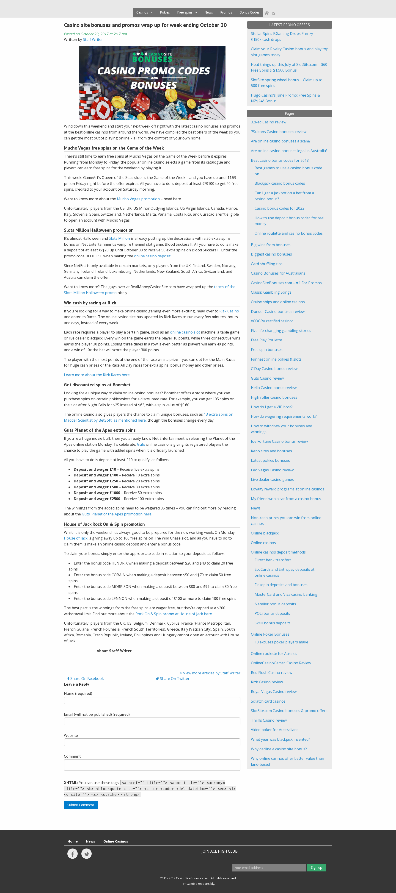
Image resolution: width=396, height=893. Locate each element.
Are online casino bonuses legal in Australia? (289, 150)
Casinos (142, 12)
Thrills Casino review (269, 720)
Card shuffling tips (267, 263)
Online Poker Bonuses (270, 634)
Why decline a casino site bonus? (279, 748)
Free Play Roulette (266, 339)
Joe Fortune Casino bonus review (279, 441)
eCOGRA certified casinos (272, 320)
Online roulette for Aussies (274, 653)
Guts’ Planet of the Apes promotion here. (117, 514)
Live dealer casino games (272, 479)
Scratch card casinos (268, 701)
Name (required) (78, 693)
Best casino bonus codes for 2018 (280, 160)
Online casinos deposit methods (278, 552)
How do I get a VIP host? (272, 406)
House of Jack (76, 538)
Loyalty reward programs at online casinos (287, 489)
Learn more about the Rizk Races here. (97, 374)
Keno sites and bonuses (271, 450)
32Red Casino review (268, 122)
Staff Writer (93, 39)
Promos (226, 12)
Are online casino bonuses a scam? (281, 141)
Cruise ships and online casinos (278, 301)
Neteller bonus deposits (275, 603)
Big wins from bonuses (271, 244)
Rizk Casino (229, 311)
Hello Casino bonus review (274, 387)
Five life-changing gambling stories (281, 330)
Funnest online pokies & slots (276, 359)
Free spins (184, 12)
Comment (72, 756)
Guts (141, 444)
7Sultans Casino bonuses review (278, 131)
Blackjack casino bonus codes (280, 183)
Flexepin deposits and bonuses (281, 584)
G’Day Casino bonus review (274, 368)
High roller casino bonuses (274, 397)
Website (71, 735)
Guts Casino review (267, 378)
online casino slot (185, 332)
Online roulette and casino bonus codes (289, 233)
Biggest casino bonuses (271, 254)
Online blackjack (265, 533)
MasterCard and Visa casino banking (286, 594)
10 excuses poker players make (281, 642)
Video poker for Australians (274, 729)
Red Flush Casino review (271, 672)
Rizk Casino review (267, 681)
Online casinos (263, 542)
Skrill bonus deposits (273, 623)
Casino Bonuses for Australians (278, 273)
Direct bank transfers (273, 559)
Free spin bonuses (267, 349)
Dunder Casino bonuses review (278, 311)
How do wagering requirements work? (284, 416)
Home (73, 841)
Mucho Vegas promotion (138, 198)
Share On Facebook (86, 678)
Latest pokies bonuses (270, 460)
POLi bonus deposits (272, 613)
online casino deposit (152, 256)
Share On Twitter (174, 678)
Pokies (165, 12)
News (208, 12)
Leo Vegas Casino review (272, 470)
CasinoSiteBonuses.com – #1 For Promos (286, 282)
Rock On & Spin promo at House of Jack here (173, 613)
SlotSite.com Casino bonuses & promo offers (289, 710)
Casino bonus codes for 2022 (279, 208)
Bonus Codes (249, 12)
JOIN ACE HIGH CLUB (219, 851)
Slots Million (119, 238)
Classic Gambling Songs (271, 292)
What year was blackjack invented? (280, 739)
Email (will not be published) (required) (97, 714)
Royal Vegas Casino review (274, 691)
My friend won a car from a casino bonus (286, 498)
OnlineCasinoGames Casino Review (281, 662)
